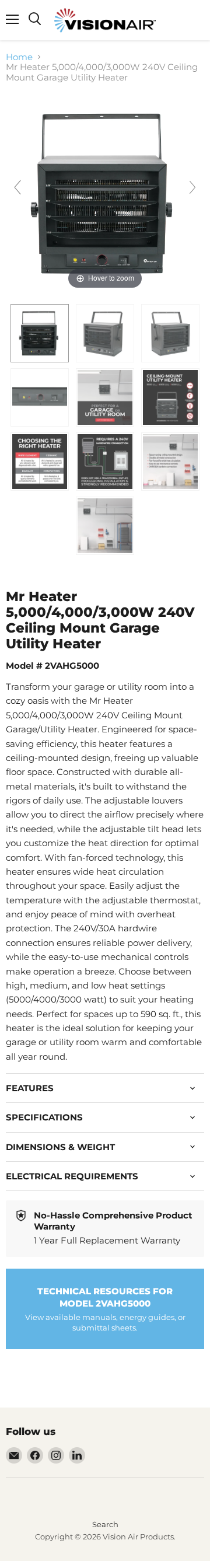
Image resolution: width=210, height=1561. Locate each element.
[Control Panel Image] (39, 397)
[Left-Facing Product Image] (105, 333)
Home (19, 57)
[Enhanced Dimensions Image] (170, 397)
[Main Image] (39, 333)
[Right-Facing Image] (170, 333)
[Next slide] (192, 187)
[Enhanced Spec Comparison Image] (39, 461)
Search (105, 1524)
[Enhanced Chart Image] (105, 461)
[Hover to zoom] (105, 192)
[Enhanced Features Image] (170, 461)
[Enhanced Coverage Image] (105, 397)
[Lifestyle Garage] (105, 526)
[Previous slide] (17, 187)
